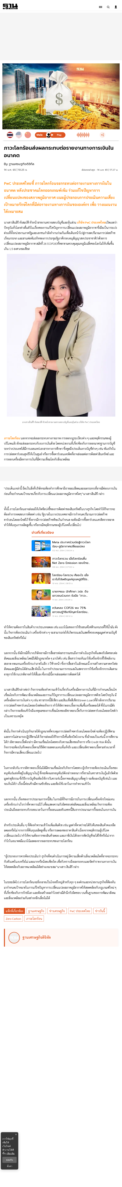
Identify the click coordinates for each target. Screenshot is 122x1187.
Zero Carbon (13, 918)
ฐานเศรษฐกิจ (36, 911)
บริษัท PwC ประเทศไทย (91, 222)
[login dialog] (115, 7)
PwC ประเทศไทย (80, 911)
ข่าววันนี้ (100, 911)
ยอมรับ (9, 1160)
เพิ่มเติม (11, 1153)
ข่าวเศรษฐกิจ (57, 911)
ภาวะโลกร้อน (34, 918)
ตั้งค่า (9, 1166)
